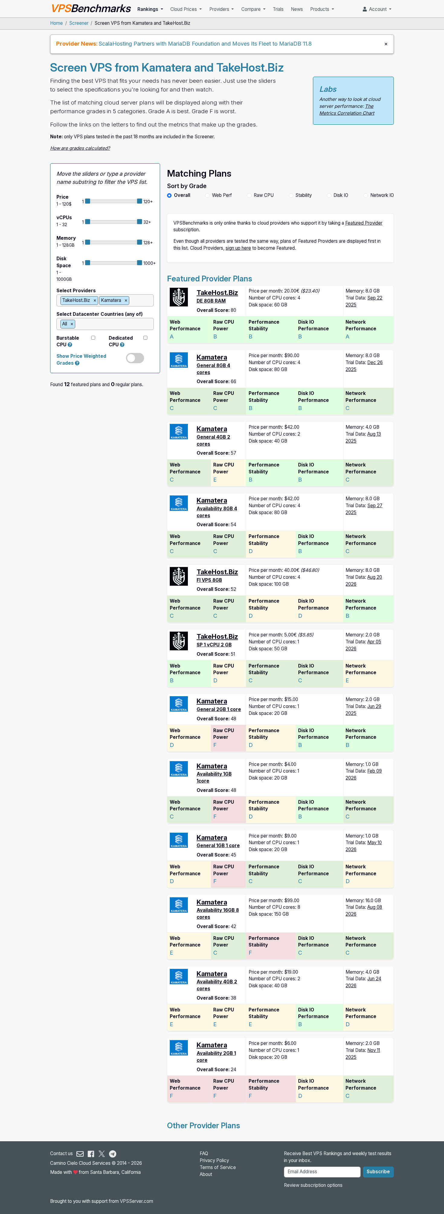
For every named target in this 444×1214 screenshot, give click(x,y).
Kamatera (212, 357)
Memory (66, 238)
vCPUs (64, 217)
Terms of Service (218, 1167)
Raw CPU (264, 195)
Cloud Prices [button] (184, 9)
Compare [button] (251, 9)
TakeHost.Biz (217, 292)
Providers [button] (219, 9)
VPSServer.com (136, 1201)
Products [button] (320, 9)
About (206, 1174)
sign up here (238, 248)
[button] (122, 345)
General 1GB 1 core (218, 845)
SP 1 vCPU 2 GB (214, 645)
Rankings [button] (148, 9)
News (297, 9)
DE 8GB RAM (211, 301)
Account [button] (377, 9)
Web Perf (222, 195)
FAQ (204, 1153)
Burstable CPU (67, 341)
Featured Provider (363, 223)
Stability (303, 195)
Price (62, 197)
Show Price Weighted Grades (81, 359)
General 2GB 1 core (219, 709)
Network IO (382, 195)
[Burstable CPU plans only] (70, 345)
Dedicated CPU (121, 341)
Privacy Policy (214, 1160)
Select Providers (76, 290)
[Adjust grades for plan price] (77, 363)
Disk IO (340, 195)
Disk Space (63, 262)
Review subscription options (313, 1185)
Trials (278, 9)
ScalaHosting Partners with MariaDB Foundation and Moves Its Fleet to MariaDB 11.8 (205, 43)
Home (56, 23)
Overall (182, 195)
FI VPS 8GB (209, 580)
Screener (78, 23)
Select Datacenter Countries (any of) (99, 314)
